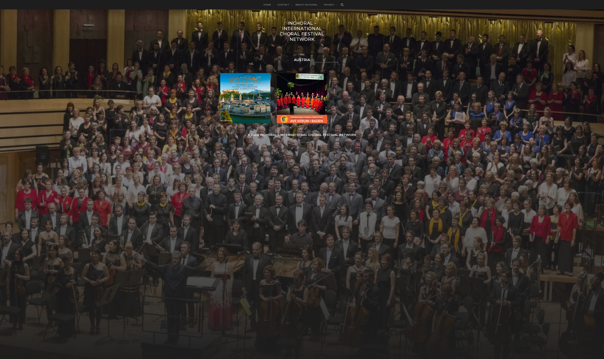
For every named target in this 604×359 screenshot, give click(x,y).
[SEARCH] (342, 4)
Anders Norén (308, 142)
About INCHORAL (306, 4)
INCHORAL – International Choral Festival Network (308, 135)
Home (267, 4)
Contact (283, 4)
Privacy (329, 4)
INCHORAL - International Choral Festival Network (302, 31)
